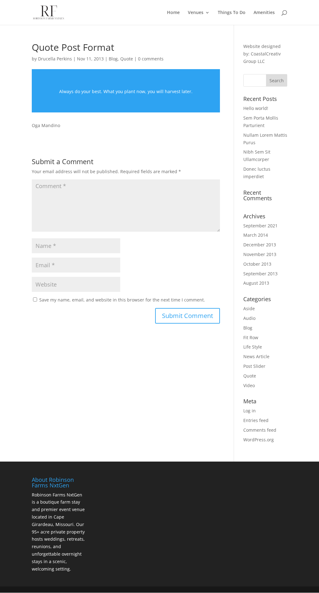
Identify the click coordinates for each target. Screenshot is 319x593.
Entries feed (256, 420)
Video (249, 385)
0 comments (151, 59)
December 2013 (259, 245)
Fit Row (250, 337)
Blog (113, 59)
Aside (249, 308)
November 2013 (259, 254)
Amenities (264, 12)
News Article (256, 356)
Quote (126, 59)
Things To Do (231, 12)
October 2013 (257, 264)
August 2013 (256, 283)
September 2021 (260, 226)
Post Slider (254, 366)
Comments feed (259, 430)
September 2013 (260, 274)
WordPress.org (258, 440)
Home (173, 12)
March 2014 (255, 235)
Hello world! (255, 108)
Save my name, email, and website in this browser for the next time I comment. (122, 300)
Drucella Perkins (55, 59)
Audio (249, 318)
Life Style (252, 347)
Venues (195, 12)
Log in (249, 411)
